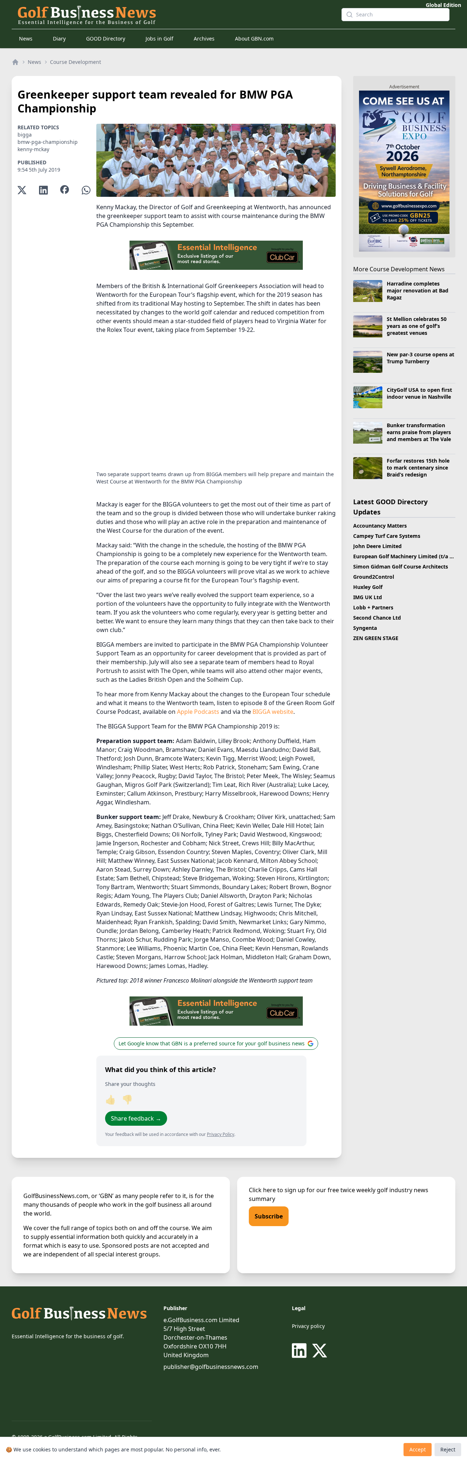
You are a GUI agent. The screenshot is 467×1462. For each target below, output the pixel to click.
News (25, 38)
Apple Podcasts (198, 712)
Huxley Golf (367, 586)
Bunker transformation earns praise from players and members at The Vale (419, 432)
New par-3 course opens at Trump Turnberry (420, 358)
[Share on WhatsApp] (86, 190)
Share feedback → (136, 1118)
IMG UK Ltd (367, 597)
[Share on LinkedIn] (43, 190)
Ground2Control (373, 576)
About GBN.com (254, 38)
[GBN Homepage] (174, 14)
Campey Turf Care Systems (386, 535)
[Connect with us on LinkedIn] (300, 1350)
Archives (204, 38)
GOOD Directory (105, 38)
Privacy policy (308, 1326)
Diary (59, 38)
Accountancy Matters (380, 525)
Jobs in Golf (159, 38)
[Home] (15, 62)
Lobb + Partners (373, 607)
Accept (417, 1449)
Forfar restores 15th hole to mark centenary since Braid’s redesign (418, 467)
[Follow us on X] (319, 1350)
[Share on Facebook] (64, 190)
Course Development (75, 61)
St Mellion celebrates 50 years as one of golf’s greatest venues (417, 326)
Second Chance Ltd (377, 617)
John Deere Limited (377, 546)
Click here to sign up (277, 1190)
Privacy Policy (220, 1134)
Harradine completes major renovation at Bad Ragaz (417, 290)
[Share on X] (22, 190)
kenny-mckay (33, 149)
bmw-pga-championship (48, 141)
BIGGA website (272, 712)
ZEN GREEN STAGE (375, 638)
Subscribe (269, 1216)
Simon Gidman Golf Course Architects (400, 566)
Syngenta (365, 627)
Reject (447, 1449)
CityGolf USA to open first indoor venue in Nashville (419, 393)
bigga (25, 134)
